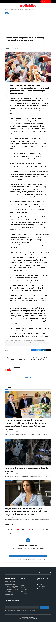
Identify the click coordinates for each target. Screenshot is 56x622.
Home (6, 9)
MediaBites (11, 45)
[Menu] (6, 5)
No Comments (40, 45)
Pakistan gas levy (9, 345)
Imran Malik (7, 431)
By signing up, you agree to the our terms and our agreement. (28, 559)
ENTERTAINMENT (8, 480)
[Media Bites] (28, 5)
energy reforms (9, 340)
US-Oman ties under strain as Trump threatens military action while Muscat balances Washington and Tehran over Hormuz (25, 424)
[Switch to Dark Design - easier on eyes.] (5, 1)
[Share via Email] (17, 48)
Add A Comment (28, 377)
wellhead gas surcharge (32, 345)
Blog (6, 13)
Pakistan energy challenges (41, 342)
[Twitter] (6, 92)
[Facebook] (6, 88)
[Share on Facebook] (11, 48)
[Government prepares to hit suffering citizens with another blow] (28, 67)
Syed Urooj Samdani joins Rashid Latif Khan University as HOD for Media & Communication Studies (39, 359)
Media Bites (32, 617)
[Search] (50, 5)
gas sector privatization (39, 340)
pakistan (31, 342)
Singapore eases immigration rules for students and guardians (16, 358)
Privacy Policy (37, 559)
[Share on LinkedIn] (15, 48)
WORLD (6, 392)
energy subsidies (18, 340)
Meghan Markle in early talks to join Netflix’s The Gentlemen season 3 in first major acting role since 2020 (26, 511)
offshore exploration (22, 342)
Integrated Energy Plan (10, 342)
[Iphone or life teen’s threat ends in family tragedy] (28, 452)
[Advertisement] (28, 25)
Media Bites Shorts (46, 1)
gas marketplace (28, 340)
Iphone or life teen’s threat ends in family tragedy (26, 469)
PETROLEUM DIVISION (20, 345)
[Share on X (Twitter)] (13, 48)
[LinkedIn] (6, 95)
